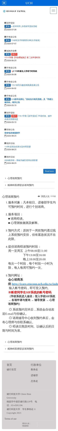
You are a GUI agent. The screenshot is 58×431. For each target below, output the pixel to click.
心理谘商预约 (15, 178)
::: (54, 18)
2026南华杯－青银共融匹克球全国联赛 (21, 160)
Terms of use (10, 418)
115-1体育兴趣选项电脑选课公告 (25, 85)
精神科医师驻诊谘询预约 (21, 185)
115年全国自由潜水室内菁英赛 (17, 147)
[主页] (26, 11)
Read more (49, 171)
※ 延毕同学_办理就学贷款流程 (24, 26)
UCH (29, 3)
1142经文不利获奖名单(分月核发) (25, 40)
